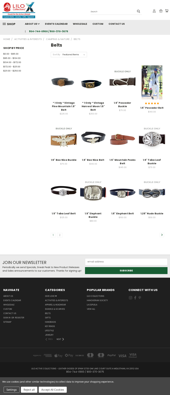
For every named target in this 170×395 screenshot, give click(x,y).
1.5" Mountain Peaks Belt (122, 161)
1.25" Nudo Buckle (152, 213)
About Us (31, 24)
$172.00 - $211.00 (11, 66)
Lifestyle (49, 330)
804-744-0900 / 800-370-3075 (48, 31)
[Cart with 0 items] (166, 10)
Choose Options (64, 84)
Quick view (63, 78)
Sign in (7, 317)
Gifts (48, 317)
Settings (11, 390)
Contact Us (117, 24)
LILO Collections (95, 296)
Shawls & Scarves (55, 309)
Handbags (50, 322)
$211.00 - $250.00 (12, 70)
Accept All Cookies (52, 390)
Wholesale (80, 24)
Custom (97, 24)
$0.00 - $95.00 (10, 53)
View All (91, 309)
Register (19, 317)
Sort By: (57, 54)
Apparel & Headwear (55, 304)
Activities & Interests (56, 300)
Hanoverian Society (97, 300)
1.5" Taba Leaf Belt (64, 213)
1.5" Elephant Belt (122, 213)
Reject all (29, 390)
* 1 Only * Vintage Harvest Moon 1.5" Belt (93, 106)
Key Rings (50, 326)
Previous (165, 385)
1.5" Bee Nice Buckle (64, 160)
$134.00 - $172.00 (12, 62)
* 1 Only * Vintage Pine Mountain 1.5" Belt (64, 106)
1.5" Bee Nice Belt (93, 160)
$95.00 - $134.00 (12, 58)
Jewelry (49, 334)
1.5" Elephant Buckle (93, 215)
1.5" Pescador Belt (152, 107)
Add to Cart (64, 142)
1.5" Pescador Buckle (122, 104)
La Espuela (92, 304)
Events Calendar (56, 24)
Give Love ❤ (51, 296)
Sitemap (7, 322)
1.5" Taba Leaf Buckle (152, 161)
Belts (48, 313)
